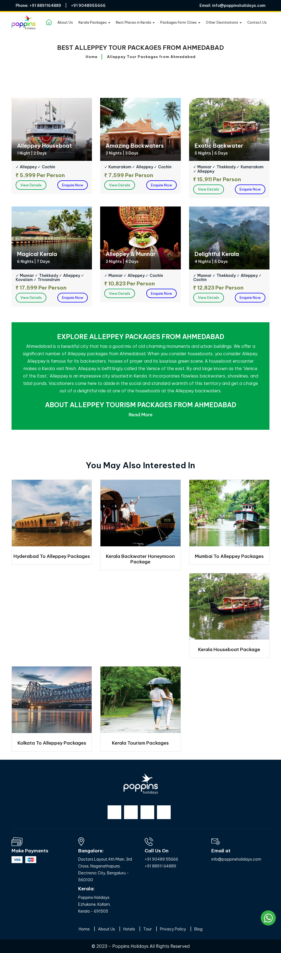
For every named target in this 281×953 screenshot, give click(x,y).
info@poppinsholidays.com (236, 859)
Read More (141, 415)
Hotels (129, 929)
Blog (198, 929)
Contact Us (257, 22)
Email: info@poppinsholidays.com (232, 5)
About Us (65, 22)
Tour (147, 929)
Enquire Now (72, 185)
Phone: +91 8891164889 (38, 5)
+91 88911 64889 (160, 866)
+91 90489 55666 (161, 859)
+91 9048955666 (88, 5)
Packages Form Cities (179, 22)
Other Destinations (222, 22)
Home (91, 56)
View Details (31, 185)
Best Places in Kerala (134, 22)
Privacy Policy (173, 929)
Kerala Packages (93, 22)
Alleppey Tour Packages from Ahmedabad (151, 56)
